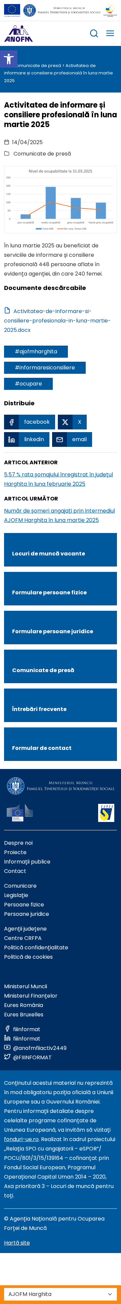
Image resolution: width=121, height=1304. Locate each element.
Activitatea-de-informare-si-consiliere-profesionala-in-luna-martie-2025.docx (57, 320)
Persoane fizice (24, 904)
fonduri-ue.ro (21, 1139)
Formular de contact (42, 748)
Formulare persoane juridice (52, 631)
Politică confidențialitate (36, 947)
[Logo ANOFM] (18, 33)
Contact (15, 871)
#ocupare (28, 384)
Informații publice (27, 862)
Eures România (23, 1005)
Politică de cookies (28, 957)
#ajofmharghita (36, 351)
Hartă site (17, 1243)
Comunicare (20, 886)
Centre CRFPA (23, 938)
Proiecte (15, 852)
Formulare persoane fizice (49, 592)
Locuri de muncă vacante (48, 553)
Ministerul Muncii (25, 986)
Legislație (16, 895)
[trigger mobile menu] (110, 34)
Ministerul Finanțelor (30, 996)
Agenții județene (25, 929)
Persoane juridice (26, 914)
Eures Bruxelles (23, 1014)
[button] (8, 59)
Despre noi (18, 843)
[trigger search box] (94, 34)
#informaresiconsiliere (45, 367)
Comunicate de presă (37, 65)
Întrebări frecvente (39, 709)
